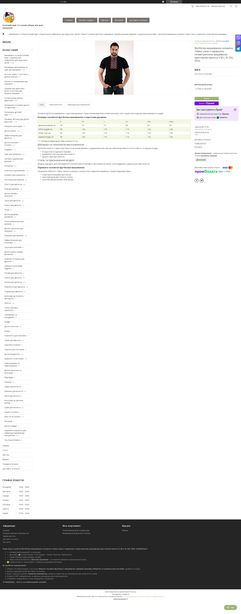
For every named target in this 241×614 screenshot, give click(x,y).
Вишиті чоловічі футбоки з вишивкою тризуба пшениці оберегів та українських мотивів (118, 34)
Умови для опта (9, 536)
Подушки (8, 149)
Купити (206, 98)
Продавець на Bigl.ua (120, 594)
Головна (69, 20)
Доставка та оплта (10, 539)
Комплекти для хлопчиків (15, 335)
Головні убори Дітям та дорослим (76, 530)
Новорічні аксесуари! (13, 126)
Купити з (202, 103)
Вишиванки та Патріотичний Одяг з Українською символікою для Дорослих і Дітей (44, 34)
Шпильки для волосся (13, 391)
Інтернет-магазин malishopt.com (16, 533)
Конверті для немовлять (14, 175)
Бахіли (7, 331)
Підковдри (8, 377)
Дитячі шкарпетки (12, 354)
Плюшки (7, 382)
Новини (6, 445)
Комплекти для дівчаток (14, 287)
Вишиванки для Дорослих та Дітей (76, 533)
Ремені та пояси (11, 412)
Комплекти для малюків (14, 170)
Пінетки (7, 303)
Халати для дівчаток (13, 277)
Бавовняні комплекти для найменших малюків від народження (15, 433)
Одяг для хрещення (12, 154)
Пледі (6, 210)
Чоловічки (8, 166)
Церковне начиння (12, 345)
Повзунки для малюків (13, 235)
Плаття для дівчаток (13, 184)
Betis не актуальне (12, 416)
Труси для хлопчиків (13, 247)
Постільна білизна (12, 440)
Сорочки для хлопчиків (14, 349)
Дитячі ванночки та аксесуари (12, 371)
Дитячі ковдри (10, 426)
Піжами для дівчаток (13, 273)
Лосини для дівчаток (13, 282)
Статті (5, 450)
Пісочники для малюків (14, 179)
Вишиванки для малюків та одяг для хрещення (15, 68)
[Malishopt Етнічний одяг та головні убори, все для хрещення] (9, 17)
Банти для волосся (12, 396)
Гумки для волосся (12, 407)
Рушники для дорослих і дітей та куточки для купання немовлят (14, 91)
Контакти (119, 20)
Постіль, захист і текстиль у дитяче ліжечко (16, 75)
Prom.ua (133, 592)
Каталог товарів (86, 20)
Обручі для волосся (12, 386)
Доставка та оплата (138, 20)
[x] (202, 180)
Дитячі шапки (10, 131)
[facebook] (196, 180)
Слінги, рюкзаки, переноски (11, 308)
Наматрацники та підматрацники (11, 364)
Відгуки (6, 459)
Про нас (104, 20)
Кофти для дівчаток (12, 205)
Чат (232, 607)
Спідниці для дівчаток (13, 291)
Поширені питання (10, 464)
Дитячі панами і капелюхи (11, 194)
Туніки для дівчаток (12, 340)
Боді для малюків (11, 189)
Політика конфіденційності (154, 596)
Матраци (8, 421)
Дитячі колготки (11, 326)
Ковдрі (7, 322)
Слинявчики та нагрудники (10, 316)
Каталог (6, 530)
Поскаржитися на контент (133, 596)
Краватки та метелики (14, 358)
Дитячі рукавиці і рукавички (11, 215)
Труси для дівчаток (12, 200)
